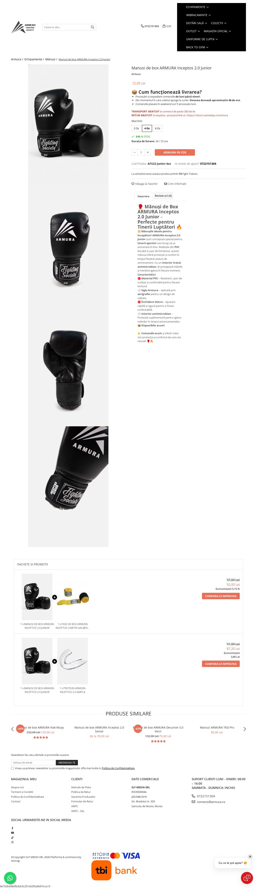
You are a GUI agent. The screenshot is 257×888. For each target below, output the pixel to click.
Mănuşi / (51, 59)
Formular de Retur (82, 801)
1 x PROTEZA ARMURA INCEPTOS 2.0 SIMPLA (73, 690)
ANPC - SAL (78, 811)
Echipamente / (34, 59)
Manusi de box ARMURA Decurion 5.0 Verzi (158, 729)
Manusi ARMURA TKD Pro (217, 727)
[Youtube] (12, 833)
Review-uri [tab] (163, 195)
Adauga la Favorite (146, 184)
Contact (15, 801)
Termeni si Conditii (22, 792)
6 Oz (157, 128)
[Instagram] (12, 842)
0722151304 (205, 796)
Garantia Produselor (83, 797)
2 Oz (136, 128)
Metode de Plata (81, 787)
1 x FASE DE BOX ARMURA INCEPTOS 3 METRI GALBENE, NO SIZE (73, 626)
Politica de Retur (81, 792)
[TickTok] (12, 837)
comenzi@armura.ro (210, 802)
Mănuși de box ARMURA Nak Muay (40, 727)
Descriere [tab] (143, 196)
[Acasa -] (23, 27)
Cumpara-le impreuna (221, 596)
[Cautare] (92, 27)
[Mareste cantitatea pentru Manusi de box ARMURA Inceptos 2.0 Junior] (148, 152)
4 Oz (147, 128)
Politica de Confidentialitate (118, 768)
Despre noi (17, 787)
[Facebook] (12, 828)
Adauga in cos (175, 152)
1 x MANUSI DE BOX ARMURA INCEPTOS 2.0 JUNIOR (37, 626)
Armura (136, 74)
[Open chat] (247, 878)
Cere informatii (176, 184)
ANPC (74, 806)
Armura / (17, 59)
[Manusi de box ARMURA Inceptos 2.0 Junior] (68, 124)
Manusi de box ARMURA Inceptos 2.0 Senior (99, 729)
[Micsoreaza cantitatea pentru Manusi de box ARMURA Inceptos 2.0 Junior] (135, 152)
